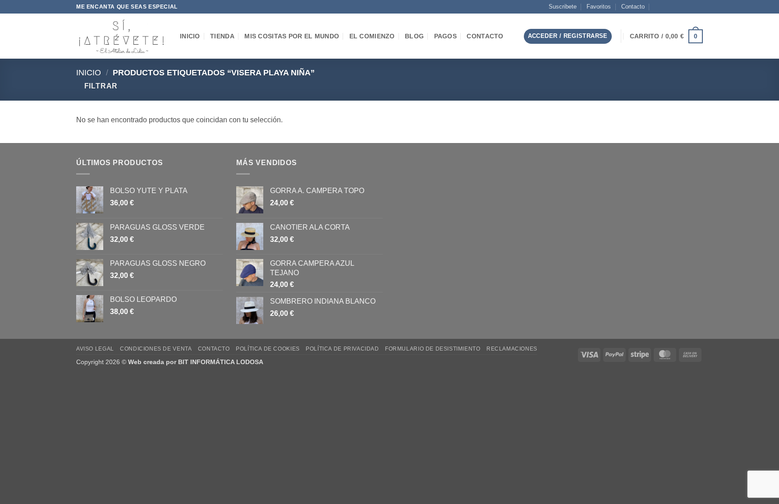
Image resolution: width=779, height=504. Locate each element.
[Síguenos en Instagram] (672, 7)
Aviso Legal (95, 349)
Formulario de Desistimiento (433, 349)
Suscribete (563, 6)
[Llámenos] (689, 7)
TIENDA (222, 36)
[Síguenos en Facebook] (664, 7)
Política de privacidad (342, 349)
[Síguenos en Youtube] (698, 7)
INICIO (190, 36)
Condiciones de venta (156, 349)
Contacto (633, 6)
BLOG (414, 36)
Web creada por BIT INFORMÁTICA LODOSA (195, 361)
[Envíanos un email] (681, 7)
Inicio (88, 72)
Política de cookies (268, 349)
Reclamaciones (511, 349)
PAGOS (445, 36)
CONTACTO (485, 36)
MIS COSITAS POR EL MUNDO (291, 36)
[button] (509, 36)
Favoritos (599, 6)
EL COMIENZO (372, 36)
